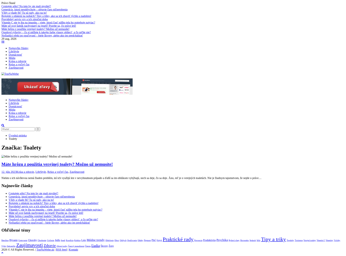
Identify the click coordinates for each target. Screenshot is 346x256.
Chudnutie (42, 240)
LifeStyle (14, 51)
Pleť (154, 240)
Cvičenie (50, 240)
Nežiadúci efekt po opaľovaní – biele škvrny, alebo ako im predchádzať (42, 35)
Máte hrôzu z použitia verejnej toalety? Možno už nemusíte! (35, 29)
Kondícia (70, 240)
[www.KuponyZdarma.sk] (67, 93)
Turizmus (299, 240)
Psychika (222, 240)
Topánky (290, 240)
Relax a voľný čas (19, 64)
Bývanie (13, 240)
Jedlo (57, 240)
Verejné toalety (309, 240)
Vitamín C (321, 240)
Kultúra (77, 240)
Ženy (111, 245)
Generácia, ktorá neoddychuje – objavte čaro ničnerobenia (34, 9)
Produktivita (209, 240)
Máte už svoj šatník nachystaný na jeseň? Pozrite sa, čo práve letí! (38, 25)
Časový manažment (76, 246)
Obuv (116, 240)
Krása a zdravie (17, 61)
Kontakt (73, 249)
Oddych (123, 240)
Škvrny (104, 245)
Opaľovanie (132, 240)
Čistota (88, 246)
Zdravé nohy (62, 246)
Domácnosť (15, 54)
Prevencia (198, 240)
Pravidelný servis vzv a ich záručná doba (24, 19)
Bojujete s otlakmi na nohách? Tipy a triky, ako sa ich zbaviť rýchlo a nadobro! (46, 16)
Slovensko (244, 240)
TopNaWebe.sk (45, 249)
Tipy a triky (273, 239)
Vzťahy (337, 240)
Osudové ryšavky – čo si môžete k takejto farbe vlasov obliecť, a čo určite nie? (46, 32)
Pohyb (159, 240)
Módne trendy (96, 240)
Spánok (253, 240)
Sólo (258, 240)
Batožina (5, 240)
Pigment (147, 240)
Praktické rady (178, 239)
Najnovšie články (18, 48)
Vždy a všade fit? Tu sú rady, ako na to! (24, 12)
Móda (12, 57)
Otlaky (140, 240)
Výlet (3, 246)
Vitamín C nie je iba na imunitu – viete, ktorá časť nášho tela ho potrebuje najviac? (48, 22)
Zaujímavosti (16, 67)
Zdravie (50, 245)
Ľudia (95, 246)
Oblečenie (109, 240)
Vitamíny (329, 240)
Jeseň (63, 240)
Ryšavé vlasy (234, 240)
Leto (83, 240)
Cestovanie (22, 240)
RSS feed (61, 249)
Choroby (32, 240)
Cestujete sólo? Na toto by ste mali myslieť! (26, 6)
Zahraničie (11, 246)
